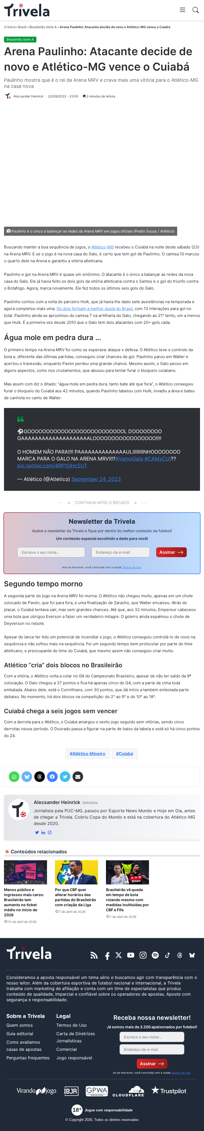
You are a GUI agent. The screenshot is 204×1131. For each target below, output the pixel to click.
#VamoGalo (129, 459)
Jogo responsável (74, 1057)
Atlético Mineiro (89, 753)
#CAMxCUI (157, 459)
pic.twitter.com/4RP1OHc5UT (52, 466)
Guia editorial (19, 1033)
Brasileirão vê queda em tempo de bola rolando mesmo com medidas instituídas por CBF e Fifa (127, 899)
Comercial (66, 1049)
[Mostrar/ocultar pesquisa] (196, 10)
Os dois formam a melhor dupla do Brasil (95, 308)
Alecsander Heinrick (57, 802)
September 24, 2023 (96, 479)
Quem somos (19, 1025)
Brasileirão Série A (43, 27)
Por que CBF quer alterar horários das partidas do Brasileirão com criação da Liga (75, 897)
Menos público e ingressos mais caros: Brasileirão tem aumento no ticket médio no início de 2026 (24, 902)
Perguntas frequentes (27, 1057)
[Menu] (182, 10)
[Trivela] (26, 10)
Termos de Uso (131, 567)
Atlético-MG (102, 247)
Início (11, 27)
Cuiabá (126, 753)
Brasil (22, 27)
